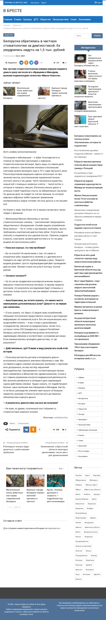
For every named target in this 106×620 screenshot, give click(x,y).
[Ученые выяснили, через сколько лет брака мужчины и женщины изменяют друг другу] (80, 74)
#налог (78, 537)
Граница (27, 19)
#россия (78, 570)
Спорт (73, 19)
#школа (78, 579)
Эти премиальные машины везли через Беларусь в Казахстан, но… (88, 60)
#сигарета (90, 570)
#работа (89, 565)
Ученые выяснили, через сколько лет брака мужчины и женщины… (88, 76)
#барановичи (80, 480)
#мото (77, 532)
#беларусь (93, 480)
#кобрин (90, 508)
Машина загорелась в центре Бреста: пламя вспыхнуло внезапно (88, 310)
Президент (82, 420)
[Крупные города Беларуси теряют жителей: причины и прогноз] (44, 91)
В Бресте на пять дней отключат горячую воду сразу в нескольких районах (87, 258)
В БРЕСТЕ (12, 10)
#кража (93, 518)
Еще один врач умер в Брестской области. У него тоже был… (88, 121)
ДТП (36, 19)
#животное (79, 504)
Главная (8, 19)
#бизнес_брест (91, 485)
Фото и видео (83, 451)
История (81, 404)
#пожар (94, 556)
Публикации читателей (87, 430)
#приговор (90, 560)
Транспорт (82, 446)
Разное (81, 435)
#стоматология (23, 423)
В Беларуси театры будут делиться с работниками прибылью (16, 449)
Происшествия (61, 19)
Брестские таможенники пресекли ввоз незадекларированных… (88, 106)
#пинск (88, 551)
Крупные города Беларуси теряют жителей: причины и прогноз (52, 93)
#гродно (97, 494)
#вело (77, 494)
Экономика (85, 19)
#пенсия (78, 551)
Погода (81, 414)
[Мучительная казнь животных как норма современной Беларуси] (9, 91)
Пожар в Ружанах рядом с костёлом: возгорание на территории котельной (86, 298)
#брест (78, 490)
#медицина (89, 523)
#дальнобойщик (81, 499)
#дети (94, 499)
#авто (87, 475)
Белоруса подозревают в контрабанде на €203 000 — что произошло (87, 336)
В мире (17, 19)
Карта (43, 3)
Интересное (83, 398)
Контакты (35, 3)
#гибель (87, 494)
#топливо (86, 574)
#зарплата (92, 504)
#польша (78, 560)
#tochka (78, 475)
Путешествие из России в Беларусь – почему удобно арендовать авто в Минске (86, 247)
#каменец (79, 508)
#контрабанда (81, 513)
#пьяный (78, 565)
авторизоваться (52, 528)
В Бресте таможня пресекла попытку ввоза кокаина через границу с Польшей (88, 165)
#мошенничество (91, 532)
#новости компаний (83, 546)
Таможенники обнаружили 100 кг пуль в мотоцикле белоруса (87, 347)
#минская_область (92, 527)
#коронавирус (81, 518)
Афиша (81, 377)
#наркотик (88, 537)
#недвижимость (81, 541)
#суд (77, 574)
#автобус (96, 475)
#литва (78, 523)
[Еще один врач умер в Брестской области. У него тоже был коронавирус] (80, 119)
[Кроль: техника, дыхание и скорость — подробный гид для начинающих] (56, 480)
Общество (45, 19)
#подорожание (81, 556)
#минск (12, 423)
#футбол (97, 574)
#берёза (78, 485)
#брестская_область (92, 490)
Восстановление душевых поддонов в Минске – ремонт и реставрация (88, 153)
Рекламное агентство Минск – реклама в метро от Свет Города (88, 235)
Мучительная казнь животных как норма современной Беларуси (17, 93)
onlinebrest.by (61, 417)
